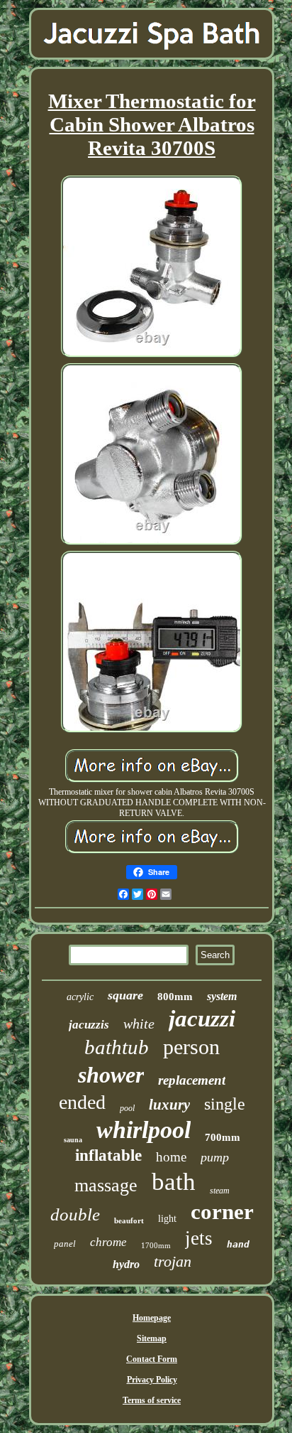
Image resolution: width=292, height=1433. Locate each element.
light (167, 1218)
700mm (222, 1137)
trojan (172, 1261)
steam (220, 1191)
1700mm (156, 1245)
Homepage (152, 1318)
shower (111, 1075)
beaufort (129, 1220)
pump (215, 1157)
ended (82, 1102)
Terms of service (152, 1400)
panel (65, 1243)
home (171, 1156)
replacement (191, 1080)
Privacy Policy (152, 1380)
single (224, 1104)
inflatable (108, 1155)
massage (105, 1185)
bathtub (116, 1047)
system (222, 996)
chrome (108, 1242)
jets (199, 1238)
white (139, 1023)
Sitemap (152, 1338)
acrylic (80, 997)
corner (222, 1211)
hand (238, 1244)
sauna (73, 1140)
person (191, 1046)
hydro (126, 1264)
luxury (169, 1104)
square (125, 995)
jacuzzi (202, 1018)
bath (174, 1182)
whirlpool (143, 1130)
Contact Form (151, 1359)
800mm (175, 996)
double (75, 1214)
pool (127, 1108)
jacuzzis (89, 1024)
